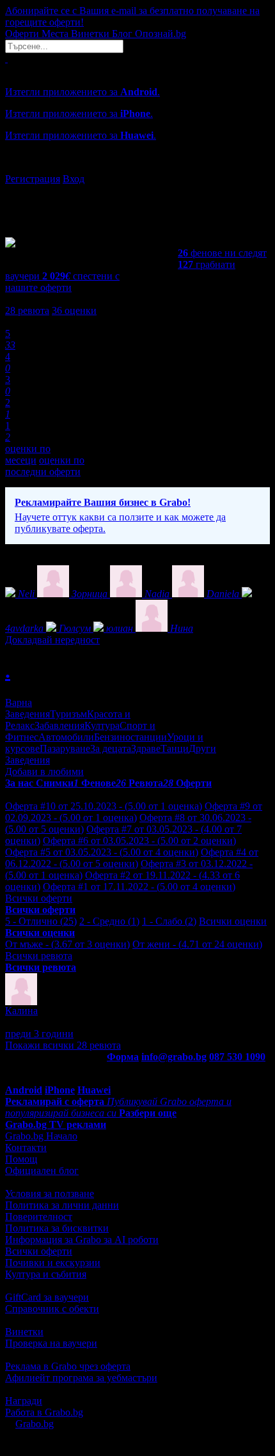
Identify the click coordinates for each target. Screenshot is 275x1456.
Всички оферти (38, 898)
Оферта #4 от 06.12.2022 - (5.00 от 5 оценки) (131, 858)
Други (202, 748)
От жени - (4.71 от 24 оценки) (197, 944)
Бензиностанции (130, 737)
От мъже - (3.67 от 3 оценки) (67, 944)
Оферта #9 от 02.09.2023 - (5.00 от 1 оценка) (133, 812)
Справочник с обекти (52, 1308)
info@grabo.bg (174, 1056)
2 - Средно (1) (109, 921)
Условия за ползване (49, 1193)
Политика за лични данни (62, 1205)
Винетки (24, 1331)
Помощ (21, 1159)
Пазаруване (65, 748)
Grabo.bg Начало (41, 1136)
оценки (74, 310)
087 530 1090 (237, 1056)
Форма (123, 1056)
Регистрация (32, 178)
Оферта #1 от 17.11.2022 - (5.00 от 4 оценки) (139, 886)
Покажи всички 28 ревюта (63, 1045)
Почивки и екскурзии (52, 1262)
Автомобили (66, 737)
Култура (102, 725)
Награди (23, 1400)
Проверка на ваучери (51, 1343)
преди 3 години (39, 1033)
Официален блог (42, 1170)
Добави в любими (44, 771)
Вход (73, 178)
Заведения (27, 713)
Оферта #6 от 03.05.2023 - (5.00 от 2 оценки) (139, 840)
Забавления (59, 725)
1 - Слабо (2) (169, 921)
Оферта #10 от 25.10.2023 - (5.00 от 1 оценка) (103, 806)
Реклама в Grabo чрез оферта (67, 1366)
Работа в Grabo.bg (44, 1412)
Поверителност (38, 1216)
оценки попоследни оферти (44, 466)
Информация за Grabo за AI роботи (82, 1239)
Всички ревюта (38, 955)
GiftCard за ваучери (47, 1297)
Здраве (146, 748)
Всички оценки (233, 921)
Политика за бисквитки (57, 1228)
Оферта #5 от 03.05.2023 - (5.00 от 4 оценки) (101, 852)
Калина (21, 1010)
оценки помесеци (28, 454)
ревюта (27, 310)
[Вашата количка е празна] (6, 58)
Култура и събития (45, 1274)
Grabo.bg (34, 1423)
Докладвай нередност (52, 639)
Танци (175, 748)
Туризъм (68, 713)
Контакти (26, 1147)
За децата (110, 748)
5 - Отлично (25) (41, 921)
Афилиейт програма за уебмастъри (81, 1377)
